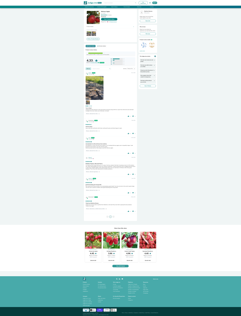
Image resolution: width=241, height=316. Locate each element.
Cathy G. (90, 178)
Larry (89, 137)
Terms (123, 312)
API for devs (145, 291)
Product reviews (86, 284)
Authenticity (130, 312)
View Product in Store (109, 19)
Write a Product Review (93, 39)
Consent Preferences (154, 312)
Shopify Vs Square (132, 291)
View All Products (120, 266)
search (135, 3)
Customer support (117, 286)
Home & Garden (127, 6)
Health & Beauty (114, 6)
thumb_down (133, 116)
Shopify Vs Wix (131, 293)
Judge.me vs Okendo (87, 302)
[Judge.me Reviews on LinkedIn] (119, 279)
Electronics (139, 6)
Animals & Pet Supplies (101, 6)
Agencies (145, 287)
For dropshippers (101, 284)
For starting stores (102, 286)
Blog (144, 284)
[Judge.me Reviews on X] (117, 279)
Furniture (152, 6)
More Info (148, 21)
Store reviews (86, 286)
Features (85, 287)
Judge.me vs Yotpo (87, 300)
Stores (129, 298)
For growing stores (102, 287)
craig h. (90, 72)
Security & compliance (118, 287)
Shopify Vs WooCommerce (134, 287)
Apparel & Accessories (89, 6)
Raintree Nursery (113, 21)
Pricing (114, 284)
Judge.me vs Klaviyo (87, 303)
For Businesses (143, 3)
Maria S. (90, 157)
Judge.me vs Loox (87, 298)
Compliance (136, 312)
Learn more (142, 51)
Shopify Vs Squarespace (133, 289)
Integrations (85, 291)
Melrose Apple (105, 11)
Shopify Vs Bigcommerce (133, 286)
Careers (99, 302)
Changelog (145, 293)
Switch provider (86, 305)
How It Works (148, 86)
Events (144, 286)
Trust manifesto (116, 291)
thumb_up (128, 116)
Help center (145, 289)
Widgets (85, 289)
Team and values (101, 298)
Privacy (126, 312)
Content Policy (141, 312)
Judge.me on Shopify (132, 284)
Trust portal (115, 289)
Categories (130, 300)
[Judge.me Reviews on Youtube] (122, 279)
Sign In (154, 3)
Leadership (100, 300)
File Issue (148, 34)
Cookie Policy (147, 312)
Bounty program (116, 298)
